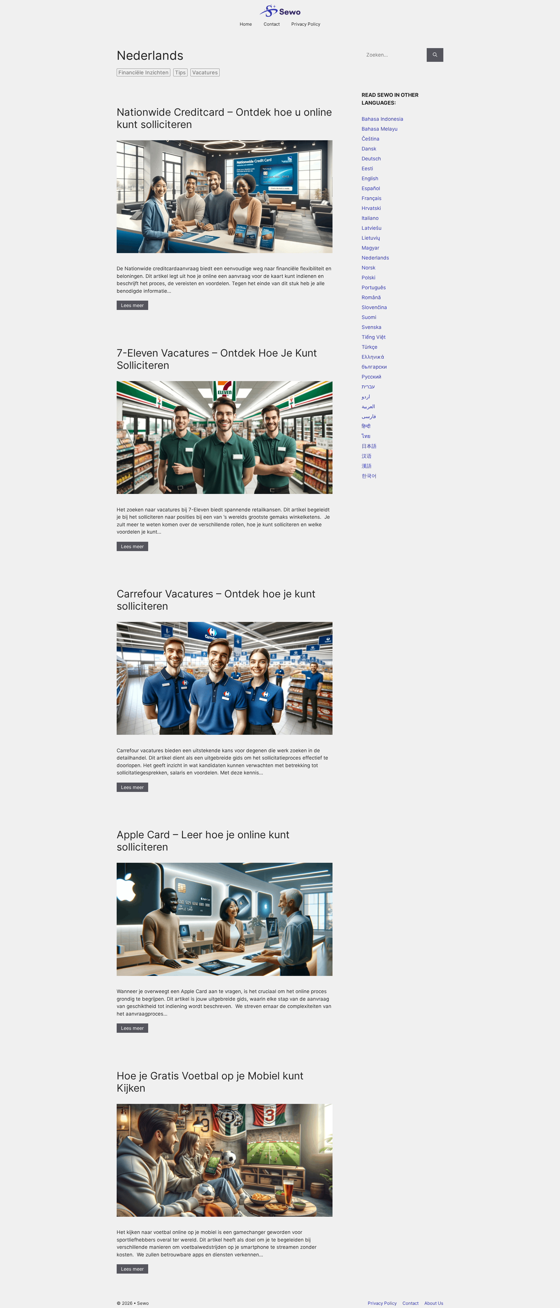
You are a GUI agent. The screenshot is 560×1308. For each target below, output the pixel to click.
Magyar (370, 248)
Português (374, 287)
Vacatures (205, 72)
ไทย (366, 436)
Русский (371, 377)
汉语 (367, 456)
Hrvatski (371, 208)
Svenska (372, 327)
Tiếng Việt (374, 337)
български (374, 367)
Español (371, 188)
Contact (272, 24)
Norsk (368, 268)
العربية (368, 406)
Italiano (370, 218)
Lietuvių (371, 238)
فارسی (369, 416)
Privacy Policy (305, 24)
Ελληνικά (373, 357)
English (370, 178)
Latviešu (372, 228)
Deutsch (371, 159)
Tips (180, 72)
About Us (433, 1303)
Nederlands (375, 258)
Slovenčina (374, 307)
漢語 (367, 466)
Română (371, 297)
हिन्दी (366, 426)
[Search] (435, 55)
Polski (368, 277)
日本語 (369, 446)
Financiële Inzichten (143, 72)
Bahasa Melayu (380, 129)
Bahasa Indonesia (382, 119)
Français (372, 198)
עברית (368, 387)
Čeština (370, 139)
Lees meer (132, 305)
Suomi (369, 317)
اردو (366, 396)
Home (246, 24)
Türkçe (369, 347)
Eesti (367, 168)
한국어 (369, 476)
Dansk (369, 149)
